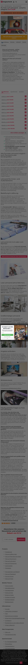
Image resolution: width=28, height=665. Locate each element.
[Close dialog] (26, 326)
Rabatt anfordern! (7, 334)
